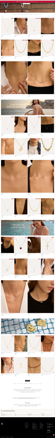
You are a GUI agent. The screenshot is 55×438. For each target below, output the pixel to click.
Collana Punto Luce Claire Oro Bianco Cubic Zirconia (6, 155)
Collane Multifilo (24, 389)
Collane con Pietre (34, 389)
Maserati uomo (26, 404)
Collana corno (22, 404)
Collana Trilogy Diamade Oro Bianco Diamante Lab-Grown (33, 275)
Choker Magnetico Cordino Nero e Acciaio (46, 352)
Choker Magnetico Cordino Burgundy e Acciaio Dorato (33, 374)
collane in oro (19, 398)
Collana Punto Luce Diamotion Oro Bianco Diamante (46, 133)
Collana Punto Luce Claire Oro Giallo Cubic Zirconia (6, 35)
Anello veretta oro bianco (17, 404)
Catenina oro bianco (31, 404)
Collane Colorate (29, 389)
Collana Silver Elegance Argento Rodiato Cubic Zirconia (33, 133)
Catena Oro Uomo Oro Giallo (44, 56)
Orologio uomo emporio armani (37, 404)
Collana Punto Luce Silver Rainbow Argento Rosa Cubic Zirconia (6, 133)
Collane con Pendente (39, 389)
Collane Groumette (20, 389)
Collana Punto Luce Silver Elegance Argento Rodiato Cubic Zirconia (6, 56)
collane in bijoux (33, 398)
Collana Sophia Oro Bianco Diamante (5, 275)
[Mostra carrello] (53, 3)
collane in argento (24, 398)
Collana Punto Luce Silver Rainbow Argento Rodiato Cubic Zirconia (19, 275)
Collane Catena (15, 389)
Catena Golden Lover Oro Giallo (31, 56)
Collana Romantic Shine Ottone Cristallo (19, 133)
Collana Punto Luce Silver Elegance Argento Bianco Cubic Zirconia (20, 352)
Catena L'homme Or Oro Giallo (18, 56)
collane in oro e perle (28, 398)
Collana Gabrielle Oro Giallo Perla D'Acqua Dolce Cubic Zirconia (6, 352)
